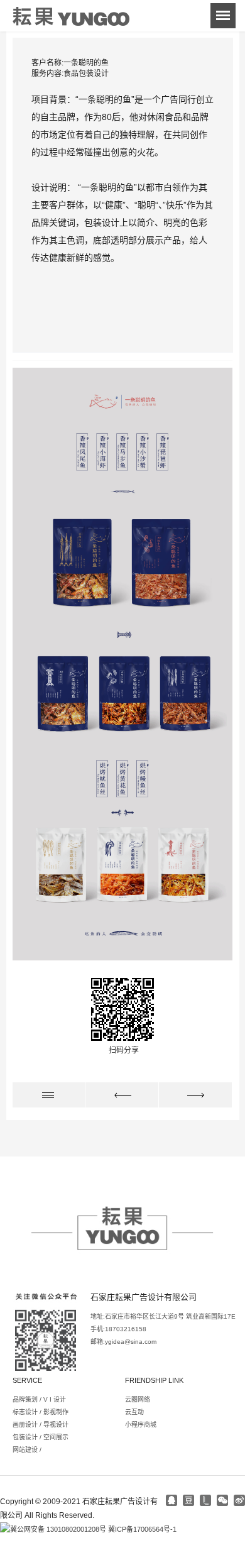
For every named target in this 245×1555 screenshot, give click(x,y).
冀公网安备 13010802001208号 (58, 1529)
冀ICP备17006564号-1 (142, 1529)
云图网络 (137, 1399)
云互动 (134, 1412)
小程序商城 (140, 1424)
